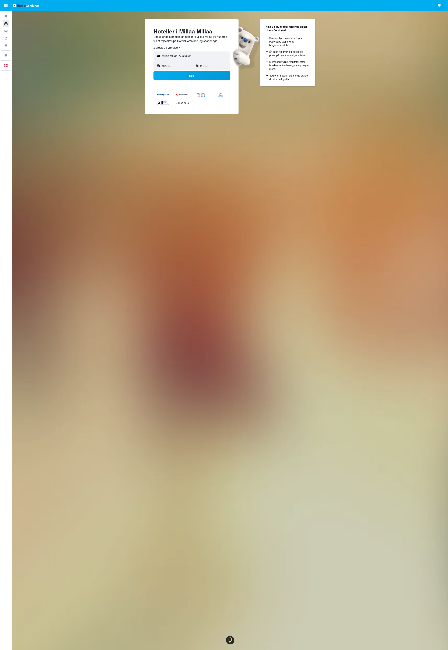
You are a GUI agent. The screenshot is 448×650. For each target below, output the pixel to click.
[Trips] (5, 55)
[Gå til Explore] (5, 45)
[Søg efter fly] (5, 16)
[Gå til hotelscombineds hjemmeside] (26, 5)
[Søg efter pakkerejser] (5, 38)
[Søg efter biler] (5, 30)
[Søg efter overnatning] (5, 23)
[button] (6, 5)
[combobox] (167, 47)
